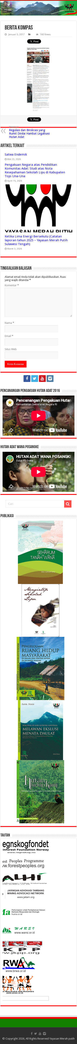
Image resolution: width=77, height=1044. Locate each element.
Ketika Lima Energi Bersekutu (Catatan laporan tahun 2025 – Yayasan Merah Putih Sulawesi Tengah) (36, 240)
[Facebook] (27, 378)
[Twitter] (34, 378)
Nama (9, 322)
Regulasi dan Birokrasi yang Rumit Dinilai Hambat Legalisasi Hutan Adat (29, 132)
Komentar (12, 285)
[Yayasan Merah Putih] (38, 8)
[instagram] (50, 378)
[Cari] (67, 504)
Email (9, 336)
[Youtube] (42, 378)
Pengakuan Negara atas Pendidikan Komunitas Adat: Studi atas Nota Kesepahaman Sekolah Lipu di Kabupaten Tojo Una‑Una (35, 170)
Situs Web (11, 349)
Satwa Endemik (16, 154)
